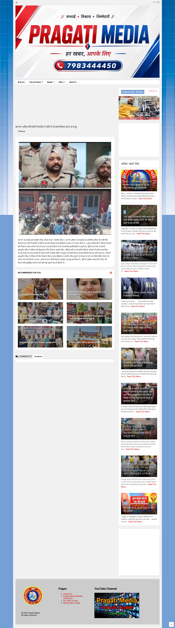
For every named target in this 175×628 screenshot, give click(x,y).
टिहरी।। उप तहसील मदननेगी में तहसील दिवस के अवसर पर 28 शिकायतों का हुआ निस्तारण (136, 184)
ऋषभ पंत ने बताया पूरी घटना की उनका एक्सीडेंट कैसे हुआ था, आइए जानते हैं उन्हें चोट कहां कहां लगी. (139, 97)
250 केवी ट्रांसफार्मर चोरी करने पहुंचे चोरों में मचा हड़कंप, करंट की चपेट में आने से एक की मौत (139, 219)
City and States (35, 82)
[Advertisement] (64, 105)
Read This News (139, 112)
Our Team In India (70, 601)
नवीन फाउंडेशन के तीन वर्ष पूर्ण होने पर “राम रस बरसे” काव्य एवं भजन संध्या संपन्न (138, 327)
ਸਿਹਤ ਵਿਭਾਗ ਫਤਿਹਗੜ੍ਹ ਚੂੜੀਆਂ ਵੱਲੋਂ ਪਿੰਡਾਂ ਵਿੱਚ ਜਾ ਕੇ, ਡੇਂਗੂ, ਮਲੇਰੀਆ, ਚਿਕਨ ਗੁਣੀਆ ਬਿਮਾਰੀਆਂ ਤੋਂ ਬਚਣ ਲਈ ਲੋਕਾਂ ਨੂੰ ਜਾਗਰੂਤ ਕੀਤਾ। (138, 429)
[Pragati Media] (87, 76)
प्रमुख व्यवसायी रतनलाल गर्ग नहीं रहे (32, 295)
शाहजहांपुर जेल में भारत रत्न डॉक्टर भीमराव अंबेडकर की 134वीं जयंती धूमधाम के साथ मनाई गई (87, 317)
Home (22, 82)
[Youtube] (16, 2)
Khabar (50, 82)
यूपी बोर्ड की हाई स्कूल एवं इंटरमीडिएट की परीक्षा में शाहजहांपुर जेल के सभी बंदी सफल (138, 362)
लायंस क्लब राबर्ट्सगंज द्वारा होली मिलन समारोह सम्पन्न (38, 342)
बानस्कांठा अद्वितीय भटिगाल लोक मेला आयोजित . (85, 342)
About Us (72, 82)
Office (61, 82)
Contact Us (67, 594)
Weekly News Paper (71, 603)
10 (125, 503)
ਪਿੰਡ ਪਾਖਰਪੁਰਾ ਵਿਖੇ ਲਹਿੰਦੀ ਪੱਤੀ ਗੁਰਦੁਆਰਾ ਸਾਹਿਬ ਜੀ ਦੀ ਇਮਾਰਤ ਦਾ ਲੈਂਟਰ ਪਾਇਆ (138, 255)
